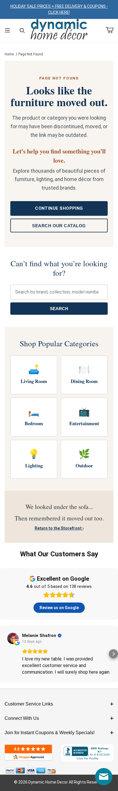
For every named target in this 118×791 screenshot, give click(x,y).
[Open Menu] (7, 30)
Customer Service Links (29, 703)
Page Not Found (30, 54)
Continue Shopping (59, 208)
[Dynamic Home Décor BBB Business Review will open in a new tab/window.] (87, 753)
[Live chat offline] (103, 776)
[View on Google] (13, 638)
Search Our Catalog (59, 225)
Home (9, 54)
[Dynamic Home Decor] (59, 29)
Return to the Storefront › (59, 528)
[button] (4, 653)
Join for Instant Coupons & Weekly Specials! (50, 732)
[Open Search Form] (22, 30)
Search (59, 308)
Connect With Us (22, 718)
